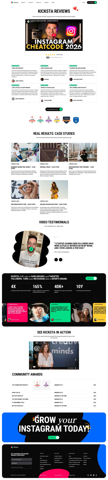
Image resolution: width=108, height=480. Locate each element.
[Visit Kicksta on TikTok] (96, 475)
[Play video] (31, 249)
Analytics (42, 468)
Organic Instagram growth (74, 462)
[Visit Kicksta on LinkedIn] (93, 475)
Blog (70, 456)
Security (42, 466)
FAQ (41, 458)
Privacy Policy (43, 475)
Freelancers (57, 460)
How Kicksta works (44, 456)
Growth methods (43, 462)
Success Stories (86, 458)
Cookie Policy (72, 475)
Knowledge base (43, 460)
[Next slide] (60, 259)
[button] (23, 2)
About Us (85, 456)
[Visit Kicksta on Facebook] (91, 475)
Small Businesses (58, 458)
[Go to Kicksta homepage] (14, 2)
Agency (85, 464)
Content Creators (58, 456)
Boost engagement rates (45, 464)
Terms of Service (58, 475)
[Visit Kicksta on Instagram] (88, 475)
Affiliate (85, 462)
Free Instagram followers (74, 464)
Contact (85, 460)
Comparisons (72, 466)
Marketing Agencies (58, 462)
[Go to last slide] (56, 259)
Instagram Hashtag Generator (75, 458)
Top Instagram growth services (75, 460)
